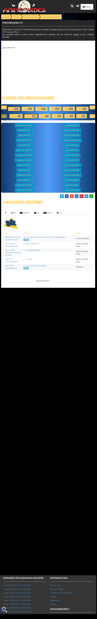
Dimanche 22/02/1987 (71, 175)
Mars (44, 116)
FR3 (38, 213)
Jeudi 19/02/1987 (25, 170)
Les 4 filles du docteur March (11, 244)
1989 (41, 109)
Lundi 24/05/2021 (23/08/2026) (17, 611)
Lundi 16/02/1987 (72, 160)
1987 (14, 109)
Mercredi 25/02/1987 (24, 185)
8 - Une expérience (31, 243)
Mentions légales (57, 589)
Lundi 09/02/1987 (25, 145)
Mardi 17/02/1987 (24, 165)
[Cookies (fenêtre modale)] (4, 610)
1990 (55, 109)
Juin (81, 116)
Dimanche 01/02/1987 (24, 125)
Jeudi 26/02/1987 (72, 185)
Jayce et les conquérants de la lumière (13, 252)
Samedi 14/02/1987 (71, 155)
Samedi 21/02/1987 (24, 175)
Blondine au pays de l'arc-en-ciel (12, 238)
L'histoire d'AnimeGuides (61, 593)
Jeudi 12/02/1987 (72, 150)
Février (30, 116)
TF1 (14, 213)
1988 (27, 109)
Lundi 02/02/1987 (72, 125)
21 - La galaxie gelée (31, 250)
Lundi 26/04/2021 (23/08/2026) (17, 615)
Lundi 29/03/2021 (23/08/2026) (17, 589)
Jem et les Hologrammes (11, 266)
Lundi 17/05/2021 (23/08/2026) (17, 604)
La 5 (60, 213)
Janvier (15, 116)
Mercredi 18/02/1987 (71, 165)
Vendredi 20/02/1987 (71, 170)
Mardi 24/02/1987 (71, 180)
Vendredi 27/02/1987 (24, 190)
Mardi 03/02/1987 (24, 130)
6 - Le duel (27, 259)
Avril (57, 116)
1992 (82, 109)
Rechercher (55, 600)
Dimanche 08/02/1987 (71, 140)
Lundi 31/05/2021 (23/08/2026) (17, 600)
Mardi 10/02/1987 (71, 145)
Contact (53, 604)
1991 (68, 109)
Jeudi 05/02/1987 (25, 135)
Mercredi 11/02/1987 (24, 150)
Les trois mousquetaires (11, 260)
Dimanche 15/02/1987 (24, 160)
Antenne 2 (26, 213)
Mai (69, 116)
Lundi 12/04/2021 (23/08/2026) (17, 608)
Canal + (49, 213)
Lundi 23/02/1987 (25, 180)
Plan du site (55, 585)
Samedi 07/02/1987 (24, 140)
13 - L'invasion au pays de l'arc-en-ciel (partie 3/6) (44, 238)
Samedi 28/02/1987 (71, 190)
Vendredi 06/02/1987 (71, 135)
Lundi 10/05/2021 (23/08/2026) (17, 596)
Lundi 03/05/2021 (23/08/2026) (17, 585)
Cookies (53, 596)
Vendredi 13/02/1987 (24, 155)
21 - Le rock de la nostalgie (34, 266)
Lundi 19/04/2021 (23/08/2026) (17, 593)
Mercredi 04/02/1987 (71, 130)
